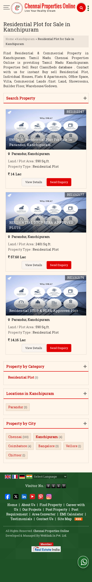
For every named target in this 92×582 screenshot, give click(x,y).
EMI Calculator (71, 514)
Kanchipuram (25, 39)
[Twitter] (16, 496)
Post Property (56, 509)
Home (10, 39)
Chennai (15, 437)
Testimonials (21, 519)
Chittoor (15, 455)
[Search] (81, 7)
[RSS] (79, 519)
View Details (33, 182)
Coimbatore (17, 446)
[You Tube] (32, 496)
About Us (28, 505)
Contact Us (44, 519)
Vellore (71, 446)
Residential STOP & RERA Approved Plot (43, 310)
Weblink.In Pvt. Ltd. (53, 535)
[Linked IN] (24, 496)
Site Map (65, 519)
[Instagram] (49, 496)
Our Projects (31, 509)
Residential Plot (21, 377)
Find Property (51, 505)
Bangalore (46, 446)
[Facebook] (7, 496)
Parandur (15, 407)
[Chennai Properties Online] (43, 8)
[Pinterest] (40, 496)
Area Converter (44, 514)
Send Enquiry (59, 182)
